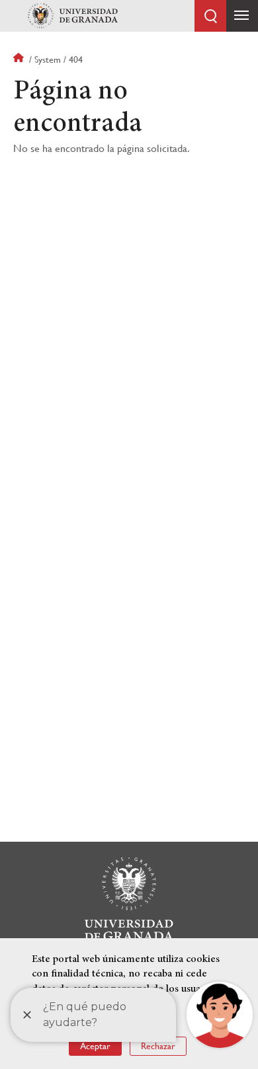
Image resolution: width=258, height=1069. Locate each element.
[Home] (73, 15)
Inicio (19, 59)
